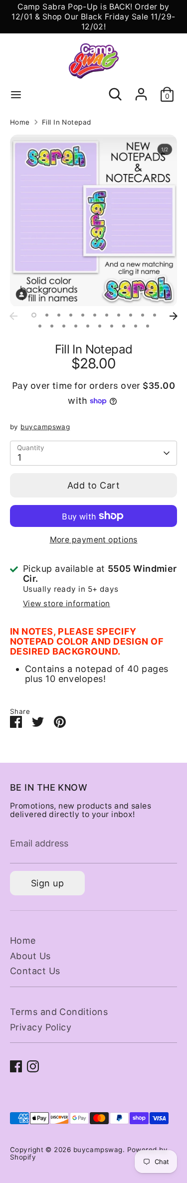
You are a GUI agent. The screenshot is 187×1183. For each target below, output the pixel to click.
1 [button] (33, 315)
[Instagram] (33, 1066)
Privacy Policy (40, 1027)
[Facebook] (16, 1066)
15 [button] (75, 326)
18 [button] (111, 326)
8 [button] (118, 315)
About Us (30, 956)
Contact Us (35, 971)
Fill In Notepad (66, 122)
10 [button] (142, 315)
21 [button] (147, 326)
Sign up (47, 883)
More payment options (94, 539)
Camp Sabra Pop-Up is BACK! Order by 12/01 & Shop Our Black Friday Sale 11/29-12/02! (93, 16)
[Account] (141, 89)
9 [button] (130, 315)
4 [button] (70, 315)
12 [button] (39, 326)
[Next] (174, 316)
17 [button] (99, 326)
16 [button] (87, 326)
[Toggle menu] (16, 94)
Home (20, 122)
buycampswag (45, 427)
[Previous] (13, 316)
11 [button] (154, 315)
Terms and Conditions (59, 1012)
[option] (93, 221)
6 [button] (94, 315)
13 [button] (51, 326)
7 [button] (106, 315)
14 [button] (63, 326)
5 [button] (82, 315)
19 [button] (123, 326)
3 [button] (58, 315)
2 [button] (46, 315)
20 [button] (135, 326)
